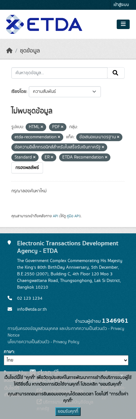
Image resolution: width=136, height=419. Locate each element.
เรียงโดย (18, 91)
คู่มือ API (73, 216)
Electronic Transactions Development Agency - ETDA (67, 247)
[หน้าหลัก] (9, 51)
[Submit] (116, 73)
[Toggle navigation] (123, 24)
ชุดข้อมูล (30, 51)
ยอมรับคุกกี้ (68, 411)
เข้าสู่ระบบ (121, 5)
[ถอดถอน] (42, 127)
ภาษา (9, 352)
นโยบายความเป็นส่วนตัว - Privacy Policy (43, 342)
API (55, 216)
